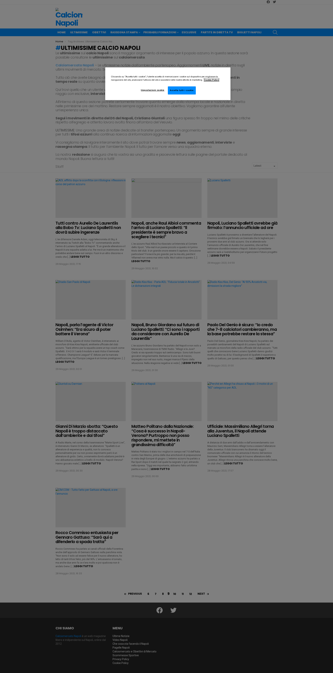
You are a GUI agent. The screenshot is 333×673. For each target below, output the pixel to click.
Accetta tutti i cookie (182, 90)
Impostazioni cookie (152, 90)
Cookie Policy (211, 80)
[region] (167, 83)
